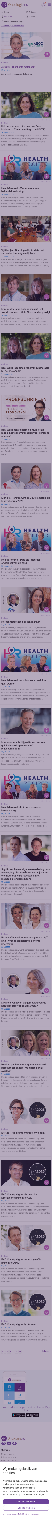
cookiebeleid (18, 1514)
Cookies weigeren (26, 1508)
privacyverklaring (31, 1514)
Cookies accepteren (26, 1501)
